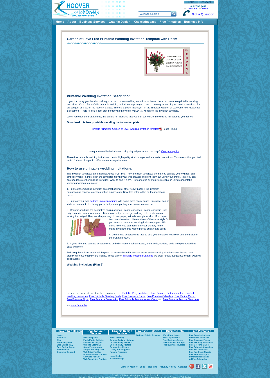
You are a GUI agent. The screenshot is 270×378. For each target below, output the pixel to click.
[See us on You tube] (210, 362)
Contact (182, 366)
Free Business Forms (133, 296)
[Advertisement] (100, 69)
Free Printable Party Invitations (133, 293)
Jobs (142, 366)
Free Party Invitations (199, 335)
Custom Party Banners (121, 342)
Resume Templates (198, 349)
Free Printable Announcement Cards (138, 299)
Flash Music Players (92, 342)
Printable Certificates (199, 338)
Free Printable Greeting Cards (105, 296)
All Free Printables (198, 359)
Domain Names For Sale (95, 354)
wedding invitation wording (103, 201)
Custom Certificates (119, 347)
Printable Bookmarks (199, 357)
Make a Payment (65, 342)
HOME (191, 2)
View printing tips (170, 151)
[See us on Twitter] (204, 362)
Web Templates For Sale (95, 359)
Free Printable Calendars (160, 296)
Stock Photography (92, 347)
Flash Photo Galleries (93, 340)
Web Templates (90, 338)
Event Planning (117, 338)
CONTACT (206, 2)
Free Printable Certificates (165, 293)
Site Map (152, 366)
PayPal (205, 8)
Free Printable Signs (78, 299)
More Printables (79, 305)
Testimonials (63, 349)
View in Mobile (129, 366)
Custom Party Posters (120, 345)
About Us (61, 338)
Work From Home (171, 335)
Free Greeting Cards (199, 345)
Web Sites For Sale (92, 352)
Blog (59, 340)
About (71, 21)
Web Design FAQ (65, 345)
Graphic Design (119, 21)
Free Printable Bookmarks (104, 299)
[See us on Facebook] (198, 362)
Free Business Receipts (174, 342)
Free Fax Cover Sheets (200, 352)
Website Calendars (92, 345)
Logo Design (116, 356)
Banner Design (117, 358)
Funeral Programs (118, 352)
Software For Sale (91, 357)
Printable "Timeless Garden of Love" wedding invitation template (125, 129)
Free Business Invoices (174, 345)
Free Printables (170, 21)
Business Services (92, 21)
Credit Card (192, 8)
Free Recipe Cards (184, 296)
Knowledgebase (145, 21)
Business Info (193, 21)
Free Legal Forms (171, 338)
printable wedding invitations (138, 255)
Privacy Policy (168, 366)
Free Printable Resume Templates (181, 299)
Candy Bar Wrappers (120, 349)
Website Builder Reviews (148, 335)
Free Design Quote (66, 347)
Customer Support (66, 352)
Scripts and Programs (93, 349)
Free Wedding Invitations (201, 342)
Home (60, 21)
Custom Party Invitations (122, 340)
